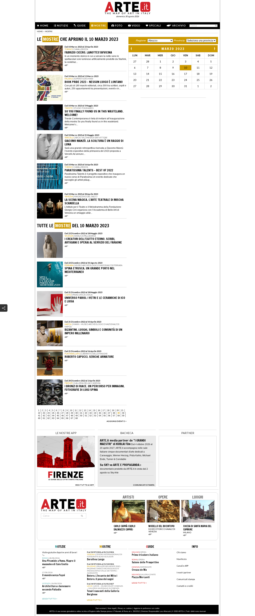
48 (72, 415)
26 (58, 413)
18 (108, 410)
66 (67, 418)
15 (94, 410)
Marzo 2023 (173, 48)
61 (44, 418)
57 (114, 415)
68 (76, 418)
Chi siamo (181, 552)
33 (90, 413)
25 (53, 413)
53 (95, 415)
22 (39, 413)
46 (62, 415)
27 (62, 413)
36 (104, 413)
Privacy (121, 608)
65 (62, 418)
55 (104, 415)
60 (39, 418)
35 (100, 413)
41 (39, 415)
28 (67, 413)
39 (118, 413)
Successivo (214, 48)
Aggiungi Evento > (117, 421)
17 (103, 410)
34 (95, 413)
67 (72, 418)
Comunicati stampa (186, 579)
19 (113, 410)
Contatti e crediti (185, 586)
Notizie (62, 25)
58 (118, 415)
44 (53, 415)
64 (58, 418)
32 (86, 413)
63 (53, 418)
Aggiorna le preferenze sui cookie (146, 608)
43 (48, 415)
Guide (81, 25)
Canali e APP (182, 566)
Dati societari (101, 608)
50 (81, 415)
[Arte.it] (127, 7)
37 (109, 413)
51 (86, 415)
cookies (129, 608)
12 (80, 410)
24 (48, 413)
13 (85, 410)
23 (44, 413)
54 (100, 415)
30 (76, 413)
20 (117, 410)
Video (136, 25)
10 (71, 410)
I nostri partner (184, 572)
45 (58, 415)
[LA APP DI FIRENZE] (66, 485)
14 (89, 410)
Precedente (132, 48)
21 (122, 410)
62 (48, 418)
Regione (141, 40)
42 (44, 415)
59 (123, 415)
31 (81, 413)
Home (44, 25)
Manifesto (181, 559)
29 (72, 413)
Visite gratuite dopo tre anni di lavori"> (59, 558)
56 (109, 415)
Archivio (179, 25)
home (40, 31)
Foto (118, 25)
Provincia (179, 40)
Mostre (100, 25)
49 (76, 415)
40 (123, 413)
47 (67, 415)
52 (90, 415)
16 (99, 410)
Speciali (155, 25)
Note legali (112, 608)
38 (114, 413)
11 (76, 410)
